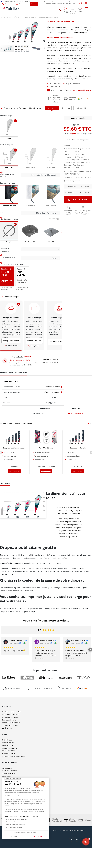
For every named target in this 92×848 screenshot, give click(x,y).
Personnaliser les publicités (14, 827)
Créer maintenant (34, 341)
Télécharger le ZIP (77, 413)
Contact (55, 830)
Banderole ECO (7, 728)
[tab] (13, 373)
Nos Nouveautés (8, 743)
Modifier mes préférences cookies (74, 830)
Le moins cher (52, 108)
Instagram (76, 839)
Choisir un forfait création (60, 342)
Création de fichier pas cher (11, 712)
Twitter (82, 839)
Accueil (2, 17)
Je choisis (14, 837)
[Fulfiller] (10, 9)
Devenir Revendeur (8, 751)
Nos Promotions (7, 745)
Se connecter (54, 362)
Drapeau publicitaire (29, 17)
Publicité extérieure (13, 17)
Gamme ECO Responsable (11, 723)
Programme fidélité (8, 753)
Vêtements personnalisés (10, 717)
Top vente (66, 108)
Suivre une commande (9, 771)
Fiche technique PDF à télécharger (60, 37)
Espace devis (6, 776)
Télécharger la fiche (52, 387)
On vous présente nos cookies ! (15, 824)
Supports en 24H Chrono (10, 725)
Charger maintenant (11, 341)
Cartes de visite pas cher (10, 715)
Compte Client (7, 768)
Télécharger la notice (52, 392)
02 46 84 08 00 (84, 3)
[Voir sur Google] (5, 641)
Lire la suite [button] (39, 658)
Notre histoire (7, 740)
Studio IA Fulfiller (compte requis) (13, 756)
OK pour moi (37, 837)
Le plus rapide (81, 108)
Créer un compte (50, 359)
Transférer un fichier (9, 773)
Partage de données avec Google (16, 819)
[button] (44, 41)
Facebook (71, 839)
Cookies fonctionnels (12, 822)
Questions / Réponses (9, 748)
